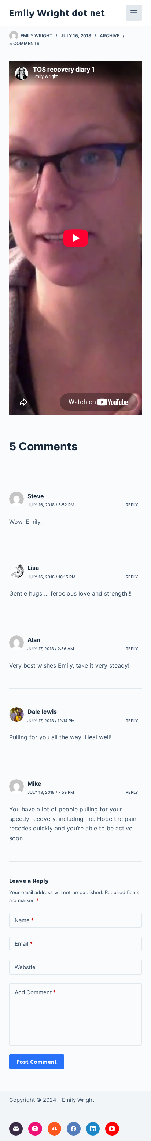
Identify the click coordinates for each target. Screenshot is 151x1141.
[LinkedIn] (93, 1129)
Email (24, 943)
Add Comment (35, 992)
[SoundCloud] (55, 1129)
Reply (132, 504)
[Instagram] (35, 1129)
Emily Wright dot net (57, 12)
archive (109, 35)
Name (24, 920)
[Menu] (134, 13)
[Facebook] (74, 1129)
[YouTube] (112, 1129)
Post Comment (36, 1061)
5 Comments (24, 43)
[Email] (16, 1129)
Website (25, 967)
